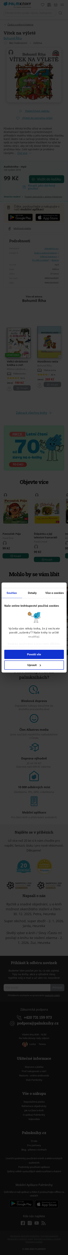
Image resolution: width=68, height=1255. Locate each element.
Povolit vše (34, 654)
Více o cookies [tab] (54, 592)
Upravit (32, 665)
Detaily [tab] (32, 592)
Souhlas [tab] (12, 592)
